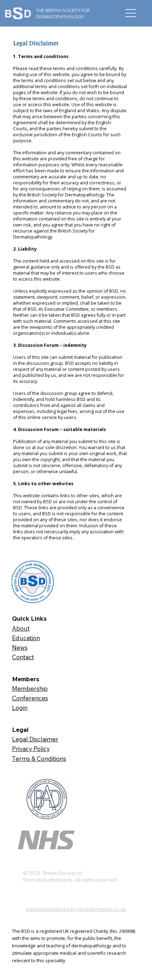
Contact (23, 657)
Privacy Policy (31, 748)
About (21, 628)
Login (20, 707)
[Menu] (131, 13)
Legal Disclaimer (35, 739)
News (20, 647)
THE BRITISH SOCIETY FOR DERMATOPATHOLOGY (63, 13)
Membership (30, 688)
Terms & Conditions (39, 758)
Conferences (30, 698)
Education (26, 638)
